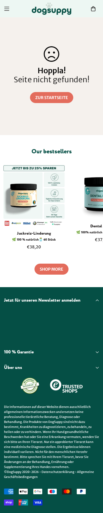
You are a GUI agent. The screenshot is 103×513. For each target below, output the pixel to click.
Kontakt (12, 399)
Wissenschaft (17, 375)
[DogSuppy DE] (51, 8)
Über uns (12, 390)
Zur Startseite (51, 97)
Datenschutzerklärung (58, 472)
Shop (9, 381)
